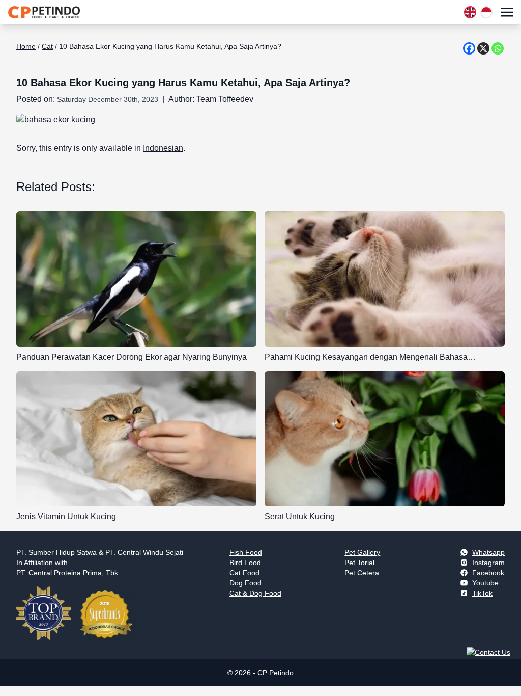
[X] (483, 48)
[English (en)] (470, 12)
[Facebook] (469, 48)
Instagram (488, 562)
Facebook (488, 573)
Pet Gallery (362, 552)
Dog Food (245, 583)
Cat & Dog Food (255, 593)
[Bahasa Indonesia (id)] (486, 12)
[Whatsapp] (497, 48)
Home (26, 46)
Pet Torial (359, 562)
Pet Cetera (361, 573)
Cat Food (244, 573)
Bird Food (245, 562)
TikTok (482, 593)
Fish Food (245, 552)
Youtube (485, 583)
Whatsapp (488, 552)
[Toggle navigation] (507, 12)
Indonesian (163, 148)
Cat (47, 46)
